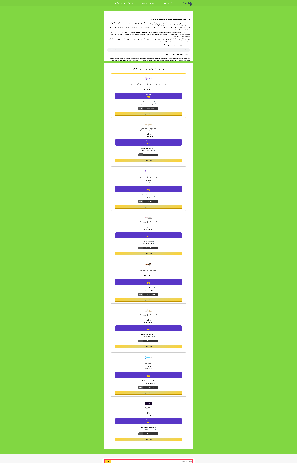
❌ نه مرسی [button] (148, 241)
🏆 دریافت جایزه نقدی (148, 237)
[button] (148, 231)
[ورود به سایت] (148, 225)
